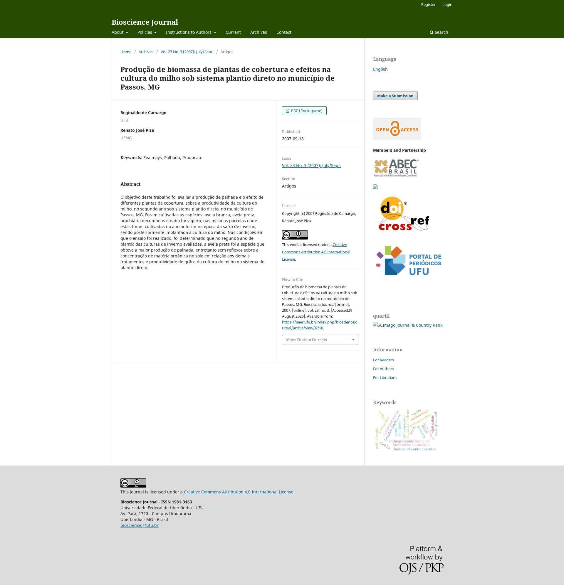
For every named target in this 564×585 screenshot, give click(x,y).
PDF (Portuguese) (306, 110)
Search (441, 32)
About (118, 32)
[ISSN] (375, 187)
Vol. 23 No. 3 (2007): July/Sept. (187, 51)
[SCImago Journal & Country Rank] (407, 325)
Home (125, 51)
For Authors (383, 368)
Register (428, 4)
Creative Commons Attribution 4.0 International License (316, 252)
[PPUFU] (408, 280)
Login (447, 4)
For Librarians (385, 377)
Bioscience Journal (145, 22)
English (380, 69)
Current (233, 32)
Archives (258, 32)
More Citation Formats (306, 339)
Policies (145, 32)
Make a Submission (395, 95)
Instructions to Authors (189, 32)
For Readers (383, 360)
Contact (283, 32)
